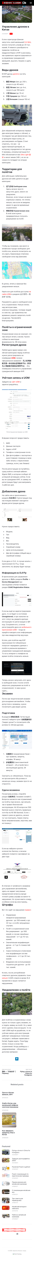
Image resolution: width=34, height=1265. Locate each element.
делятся (16, 74)
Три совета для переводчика (17, 1199)
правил (28, 910)
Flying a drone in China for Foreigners (21, 1151)
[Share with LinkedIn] (16, 1058)
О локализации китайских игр (21, 1191)
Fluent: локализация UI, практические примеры (20, 1175)
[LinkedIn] (17, 1234)
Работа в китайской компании (19, 1216)
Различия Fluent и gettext (21, 1167)
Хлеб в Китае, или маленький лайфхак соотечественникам (10, 1105)
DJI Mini (27, 42)
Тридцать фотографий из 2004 (21, 1159)
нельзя (5, 978)
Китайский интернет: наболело (19, 1207)
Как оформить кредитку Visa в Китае (8, 1132)
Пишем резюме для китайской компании (19, 1183)
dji (11, 33)
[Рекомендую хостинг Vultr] (17, 1254)
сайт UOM (16, 382)
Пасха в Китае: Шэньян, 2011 (8, 1093)
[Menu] (30, 3)
